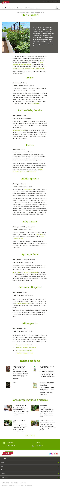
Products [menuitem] (19, 8)
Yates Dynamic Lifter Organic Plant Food (19, 367)
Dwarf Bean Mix (35, 103)
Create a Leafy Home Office (19, 421)
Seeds (15, 382)
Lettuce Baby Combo (19, 130)
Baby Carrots (39, 234)
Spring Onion (16, 272)
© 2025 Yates (4, 485)
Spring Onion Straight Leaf (30, 272)
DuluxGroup (23, 482)
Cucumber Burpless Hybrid (23, 303)
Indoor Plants (43, 405)
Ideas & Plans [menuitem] (4, 459)
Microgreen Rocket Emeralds (24, 345)
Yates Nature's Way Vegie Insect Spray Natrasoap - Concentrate (47, 384)
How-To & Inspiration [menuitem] (7, 8)
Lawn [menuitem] (2, 466)
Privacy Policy (11, 485)
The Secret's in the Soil (19, 405)
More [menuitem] (37, 8)
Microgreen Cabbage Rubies (24, 350)
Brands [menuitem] (3, 473)
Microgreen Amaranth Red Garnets (26, 347)
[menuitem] (54, 2)
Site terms (18, 485)
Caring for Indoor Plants (46, 420)
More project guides (29, 435)
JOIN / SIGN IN (54, 2)
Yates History (5, 482)
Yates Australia (14, 482)
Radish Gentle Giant (30, 172)
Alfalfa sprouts (28, 189)
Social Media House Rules (26, 485)
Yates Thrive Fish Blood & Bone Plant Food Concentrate (29, 69)
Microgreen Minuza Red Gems (24, 353)
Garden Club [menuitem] (4, 477)
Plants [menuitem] (2, 462)
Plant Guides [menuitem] (29, 8)
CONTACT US (46, 2)
